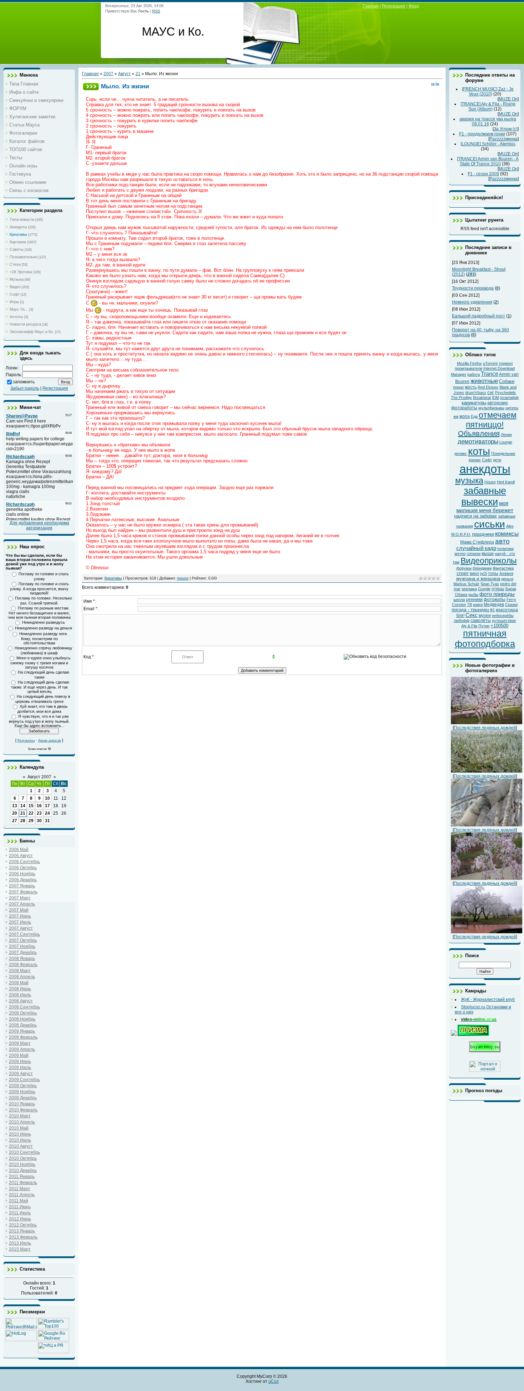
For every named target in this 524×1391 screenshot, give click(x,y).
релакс (460, 453)
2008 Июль (20, 994)
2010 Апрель (22, 1122)
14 (22, 805)
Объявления (479, 433)
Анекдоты (18, 227)
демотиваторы (478, 441)
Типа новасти (22, 219)
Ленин (506, 434)
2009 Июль (20, 1067)
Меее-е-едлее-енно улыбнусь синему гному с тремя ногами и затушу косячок (40, 662)
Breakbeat (482, 397)
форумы (464, 568)
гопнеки (474, 553)
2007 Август (21, 928)
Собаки (506, 381)
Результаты (26, 740)
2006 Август (21, 855)
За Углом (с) (506, 128)
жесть (471, 387)
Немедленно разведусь (43, 622)
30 (39, 820)
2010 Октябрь (23, 1158)
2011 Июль (20, 1212)
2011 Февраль (23, 1182)
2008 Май (19, 982)
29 (31, 820)
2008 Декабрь (23, 1025)
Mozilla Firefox (469, 363)
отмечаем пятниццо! (491, 419)
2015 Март (20, 1249)
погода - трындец (470, 609)
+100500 (499, 625)
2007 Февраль (23, 891)
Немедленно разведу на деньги (43, 628)
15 (31, 805)
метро (460, 553)
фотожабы (494, 599)
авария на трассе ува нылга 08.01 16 (487, 121)
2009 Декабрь (23, 1097)
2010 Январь (22, 1103)
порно (458, 387)
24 (47, 813)
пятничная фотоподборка (485, 638)
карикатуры (474, 402)
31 (47, 820)
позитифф (509, 397)
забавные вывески (483, 496)
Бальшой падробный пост (478, 315)
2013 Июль (20, 1243)
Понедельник (503, 453)
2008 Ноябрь (22, 1019)
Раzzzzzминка (503, 138)
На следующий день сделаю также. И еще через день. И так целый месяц (40, 687)
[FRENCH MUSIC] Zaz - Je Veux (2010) (488, 92)
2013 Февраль (23, 1237)
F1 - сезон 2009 (483, 173)
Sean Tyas (490, 584)
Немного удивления (472, 302)
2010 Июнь (20, 1134)
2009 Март (20, 1043)
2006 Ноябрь (22, 873)
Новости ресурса (25, 324)
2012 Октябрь (23, 1225)
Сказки (511, 604)
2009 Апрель (22, 1049)
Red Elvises (488, 387)
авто (502, 541)
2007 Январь (22, 885)
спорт (463, 573)
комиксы (507, 533)
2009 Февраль (23, 1037)
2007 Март (20, 898)
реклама (469, 589)
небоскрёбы (503, 615)
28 (22, 820)
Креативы (18, 234)
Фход (414, 6)
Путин (483, 626)
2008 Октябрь (23, 1013)
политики (505, 548)
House (490, 482)
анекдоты (484, 469)
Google (484, 589)
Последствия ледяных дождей (485, 727)
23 (39, 813)
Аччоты (16, 317)
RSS (156, 11)
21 (22, 813)
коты (479, 451)
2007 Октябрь (23, 940)
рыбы (473, 594)
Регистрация (55, 388)
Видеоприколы (489, 560)
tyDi (483, 573)
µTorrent (490, 363)
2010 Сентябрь (24, 1152)
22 (31, 813)
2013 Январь (22, 1231)
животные (484, 380)
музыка (469, 480)
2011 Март (19, 1188)
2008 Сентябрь (24, 1007)
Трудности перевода (473, 288)
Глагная (371, 6)
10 (47, 798)
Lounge (505, 442)
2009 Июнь (20, 1061)
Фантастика (503, 568)
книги (478, 604)
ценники (474, 599)
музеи (485, 615)
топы (493, 573)
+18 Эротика (21, 272)
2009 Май (19, 1055)
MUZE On (508, 99)
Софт (15, 294)
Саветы (17, 249)
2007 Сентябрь (24, 934)
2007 (108, 73)
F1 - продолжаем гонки (482, 133)
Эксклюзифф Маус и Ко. (32, 331)
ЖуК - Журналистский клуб (488, 999)
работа (473, 374)
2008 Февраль (23, 964)
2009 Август (21, 1073)
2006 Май (19, 849)
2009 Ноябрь (22, 1091)
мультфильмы (491, 408)
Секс (472, 615)
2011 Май (18, 1200)
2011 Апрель (22, 1194)
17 (47, 805)
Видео (15, 287)
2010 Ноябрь (22, 1164)
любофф (461, 620)
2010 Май (19, 1128)
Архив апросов (49, 740)
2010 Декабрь (23, 1170)
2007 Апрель (22, 904)
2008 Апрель (22, 976)
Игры (14, 302)
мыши (488, 553)
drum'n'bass (475, 392)
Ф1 (492, 610)
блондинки (482, 568)
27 (14, 820)
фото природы (497, 594)
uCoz (273, 1381)
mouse (183, 578)
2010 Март (20, 1116)
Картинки (18, 242)
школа (459, 599)
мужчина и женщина (478, 578)
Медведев (494, 604)
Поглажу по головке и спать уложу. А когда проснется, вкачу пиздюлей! (39, 588)
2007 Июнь (20, 916)
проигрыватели (468, 368)
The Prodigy (461, 397)
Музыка (17, 279)
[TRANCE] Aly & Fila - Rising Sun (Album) (488, 106)
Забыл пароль (24, 388)
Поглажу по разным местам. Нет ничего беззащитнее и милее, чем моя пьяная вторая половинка (39, 612)
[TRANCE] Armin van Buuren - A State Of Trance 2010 (488, 161)
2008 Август (21, 1000)
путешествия (504, 620)
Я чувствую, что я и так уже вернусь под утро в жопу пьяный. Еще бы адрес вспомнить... (39, 721)
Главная (90, 73)
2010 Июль (20, 1140)
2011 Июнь (20, 1206)
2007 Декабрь (23, 952)
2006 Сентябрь (24, 861)
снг (490, 392)
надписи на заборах (475, 516)
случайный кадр (476, 548)
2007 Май (19, 910)
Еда (474, 416)
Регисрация (393, 6)
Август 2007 (39, 776)
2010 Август (21, 1146)
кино (474, 573)
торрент (506, 363)
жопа (464, 416)
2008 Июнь (20, 988)
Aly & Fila (469, 626)
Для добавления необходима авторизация (39, 525)
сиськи (489, 524)
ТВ (469, 604)
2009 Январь (22, 1031)
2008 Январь (22, 958)
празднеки (483, 534)
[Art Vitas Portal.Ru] (53, 1351)
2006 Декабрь (23, 879)
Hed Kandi (506, 482)
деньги (507, 579)
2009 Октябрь (23, 1085)
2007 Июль (20, 922)
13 (14, 805)
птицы (498, 588)
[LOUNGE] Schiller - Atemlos (488, 143)
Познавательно (23, 257)
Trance (489, 374)
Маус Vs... (19, 309)
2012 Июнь (20, 1218)
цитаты (511, 408)
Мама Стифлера (477, 542)
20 (14, 813)
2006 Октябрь (23, 867)
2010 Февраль (23, 1109)
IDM (495, 397)
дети (497, 460)
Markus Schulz (466, 584)
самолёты (481, 620)
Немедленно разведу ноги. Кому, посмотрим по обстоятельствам (43, 638)
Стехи (15, 264)
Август (124, 73)
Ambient (506, 573)
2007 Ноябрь (22, 946)
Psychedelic (505, 392)
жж (455, 416)
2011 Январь (22, 1176)
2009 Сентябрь (24, 1079)
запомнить (24, 381)
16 (39, 805)
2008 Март (20, 970)
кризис (475, 460)
